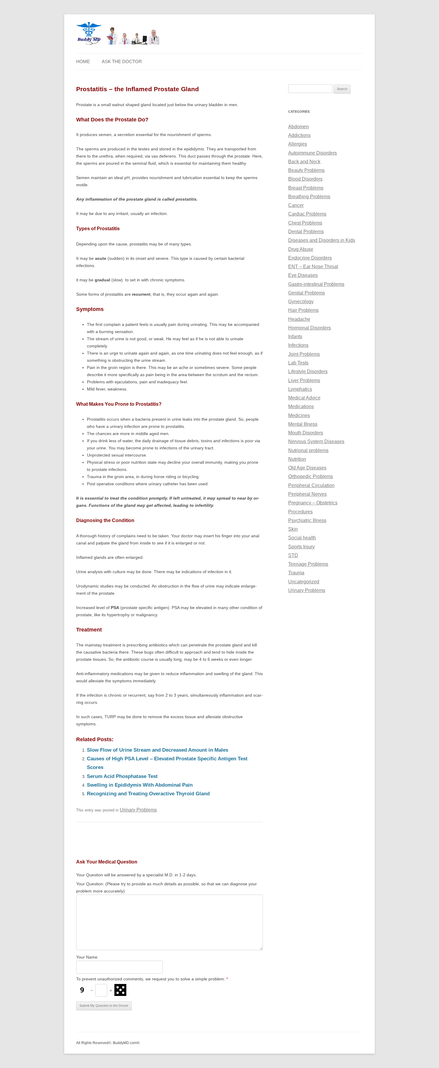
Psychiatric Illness (307, 520)
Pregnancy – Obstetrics (312, 502)
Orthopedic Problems (310, 476)
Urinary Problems (138, 809)
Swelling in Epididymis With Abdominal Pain (140, 785)
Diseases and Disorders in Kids (321, 240)
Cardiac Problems (307, 213)
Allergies (297, 144)
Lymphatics (300, 389)
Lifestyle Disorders (308, 371)
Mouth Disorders (305, 432)
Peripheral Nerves (307, 494)
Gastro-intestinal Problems (316, 284)
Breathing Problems (309, 196)
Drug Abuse (300, 249)
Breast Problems (305, 187)
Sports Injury (301, 546)
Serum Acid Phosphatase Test (122, 776)
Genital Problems (306, 292)
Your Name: (87, 957)
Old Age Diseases (307, 467)
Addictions (299, 135)
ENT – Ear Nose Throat (313, 266)
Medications (301, 406)
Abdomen (298, 126)
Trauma (296, 572)
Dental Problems (306, 231)
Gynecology (301, 301)
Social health (302, 537)
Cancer (296, 205)
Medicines (299, 415)
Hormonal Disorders (309, 327)
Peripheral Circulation (311, 485)
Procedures (300, 511)
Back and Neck (304, 161)
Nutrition (297, 459)
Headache (299, 319)
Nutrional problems (308, 450)
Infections (298, 345)
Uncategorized (303, 581)
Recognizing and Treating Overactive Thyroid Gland (148, 794)
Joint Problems (304, 354)
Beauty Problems (306, 170)
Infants (295, 336)
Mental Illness (302, 424)
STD (293, 555)
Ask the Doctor (122, 61)
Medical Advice (304, 397)
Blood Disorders (305, 178)
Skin (293, 529)
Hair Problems (303, 310)
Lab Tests (298, 362)
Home (83, 61)
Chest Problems (305, 222)
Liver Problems (304, 380)
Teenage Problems (308, 564)
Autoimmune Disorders (312, 152)
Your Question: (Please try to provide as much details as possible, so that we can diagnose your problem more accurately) (166, 887)
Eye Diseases (303, 275)
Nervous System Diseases (316, 441)
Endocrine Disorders (310, 257)
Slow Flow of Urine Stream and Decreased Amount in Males (157, 750)
